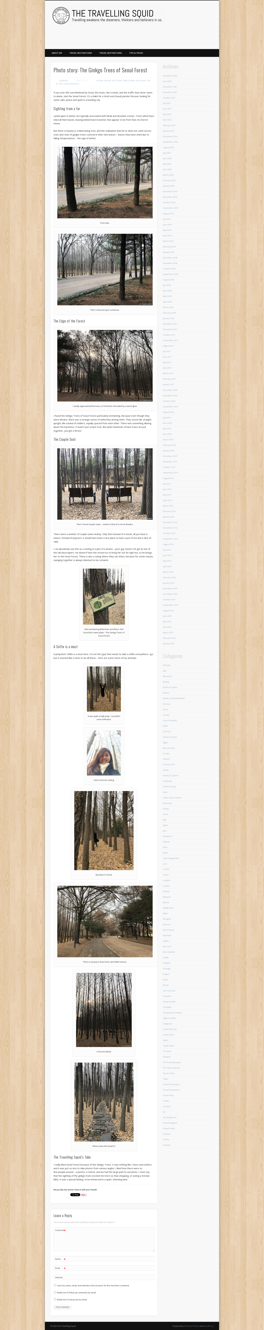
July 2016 (167, 417)
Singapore (167, 1023)
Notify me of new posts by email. (72, 1299)
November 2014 (170, 527)
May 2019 (167, 230)
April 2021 (167, 119)
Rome (165, 979)
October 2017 (169, 334)
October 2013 (169, 599)
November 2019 (170, 197)
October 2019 (169, 202)
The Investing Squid (172, 1062)
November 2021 (170, 92)
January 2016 (168, 450)
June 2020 (167, 158)
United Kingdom (170, 1122)
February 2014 (169, 577)
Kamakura (167, 836)
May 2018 (167, 296)
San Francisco (169, 990)
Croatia (166, 715)
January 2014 (168, 583)
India (165, 792)
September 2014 (170, 538)
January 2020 (168, 186)
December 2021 (170, 86)
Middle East (168, 907)
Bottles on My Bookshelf (174, 698)
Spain (165, 1040)
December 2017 (170, 323)
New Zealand (169, 952)
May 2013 (167, 621)
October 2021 (169, 97)
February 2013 (169, 638)
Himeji (166, 770)
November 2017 (170, 329)
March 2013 (168, 632)
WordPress (209, 1326)
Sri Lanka (167, 1051)
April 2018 (167, 301)
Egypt (165, 742)
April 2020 (167, 169)
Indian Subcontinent (172, 797)
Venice (166, 1139)
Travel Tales (168, 1095)
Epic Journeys (169, 748)
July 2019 (167, 219)
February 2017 (169, 378)
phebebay (64, 80)
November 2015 (170, 461)
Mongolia (167, 918)
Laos (165, 863)
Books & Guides (170, 687)
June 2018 (167, 290)
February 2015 (169, 511)
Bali (164, 670)
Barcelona (167, 676)
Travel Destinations (80, 53)
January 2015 (168, 516)
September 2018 (170, 274)
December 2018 (170, 257)
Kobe (165, 847)
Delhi (165, 726)
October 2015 (169, 467)
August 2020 (168, 147)
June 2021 (167, 108)
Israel (165, 814)
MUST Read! (117, 80)
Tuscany (166, 1106)
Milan (165, 913)
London (166, 885)
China (165, 709)
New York (167, 946)
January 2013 (168, 643)
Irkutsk (166, 808)
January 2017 (168, 384)
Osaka (166, 957)
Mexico (166, 902)
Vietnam (166, 1145)
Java (164, 830)
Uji (164, 1111)
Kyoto (165, 852)
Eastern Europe (170, 737)
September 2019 (170, 208)
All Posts (99, 80)
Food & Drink (169, 764)
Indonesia (167, 803)
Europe (166, 753)
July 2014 (167, 549)
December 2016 (170, 390)
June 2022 (167, 81)
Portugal (166, 968)
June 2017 (167, 356)
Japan (165, 825)
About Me (57, 53)
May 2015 (167, 494)
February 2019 (169, 246)
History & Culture (170, 775)
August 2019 (168, 213)
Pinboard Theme (191, 1326)
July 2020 (167, 153)
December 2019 (170, 191)
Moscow (166, 924)
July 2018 (167, 285)
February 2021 (169, 125)
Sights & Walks (129, 80)
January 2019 (168, 252)
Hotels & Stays (169, 786)
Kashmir (166, 841)
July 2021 (167, 103)
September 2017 (170, 340)
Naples (166, 941)
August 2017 (168, 345)
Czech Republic (170, 720)
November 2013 (170, 594)
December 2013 (170, 588)
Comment (60, 1230)
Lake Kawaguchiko (171, 858)
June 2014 (167, 555)
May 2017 (167, 362)
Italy (164, 819)
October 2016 (169, 401)
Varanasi (167, 1133)
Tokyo (165, 1078)
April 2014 (167, 566)
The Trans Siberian (171, 1067)
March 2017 (168, 373)
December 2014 (170, 522)
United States (169, 1128)
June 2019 (167, 224)
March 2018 (168, 307)
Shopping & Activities (172, 1012)
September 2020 (170, 142)
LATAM (166, 869)
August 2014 (168, 544)
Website (59, 1277)
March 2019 (168, 241)
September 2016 (170, 406)
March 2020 (168, 175)
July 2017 (167, 351)
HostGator (167, 781)
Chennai (166, 704)
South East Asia (170, 1029)
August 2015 (168, 478)
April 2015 (167, 500)
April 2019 (167, 235)
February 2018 (169, 312)
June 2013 (167, 616)
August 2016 (168, 412)
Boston (166, 692)
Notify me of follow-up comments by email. (76, 1292)
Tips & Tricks (136, 53)
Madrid (166, 891)
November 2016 (170, 395)
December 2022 (170, 75)
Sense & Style (169, 1001)
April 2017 (167, 367)
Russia (166, 985)
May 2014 (167, 560)
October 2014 (169, 533)
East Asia (107, 80)
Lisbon (166, 874)
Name (60, 1259)
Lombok (166, 880)
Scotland (167, 996)
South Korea (141, 80)
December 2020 (170, 136)
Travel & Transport (171, 1084)
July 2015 (167, 483)
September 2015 (170, 472)
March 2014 (168, 572)
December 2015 (170, 456)
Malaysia (166, 896)
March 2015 (168, 505)
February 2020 (169, 180)
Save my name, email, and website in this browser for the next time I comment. (93, 1285)
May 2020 (167, 164)
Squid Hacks (168, 1045)
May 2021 (167, 114)
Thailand (167, 1056)
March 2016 (168, 439)
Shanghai (167, 1007)
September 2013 (170, 605)
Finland (166, 759)
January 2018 (168, 318)
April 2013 (167, 627)
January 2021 (168, 130)
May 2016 (167, 428)
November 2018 (170, 263)
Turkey (166, 1100)
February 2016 (169, 445)
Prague (166, 974)
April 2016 (167, 434)
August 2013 (168, 610)
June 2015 (167, 489)
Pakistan (166, 963)
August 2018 (168, 279)
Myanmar (167, 935)
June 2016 (167, 423)
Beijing (166, 681)
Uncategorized (169, 1117)
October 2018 (169, 268)
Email (60, 1268)
